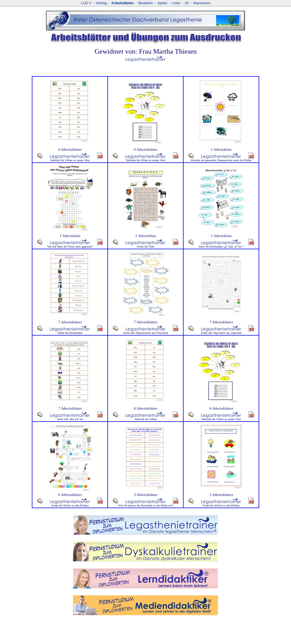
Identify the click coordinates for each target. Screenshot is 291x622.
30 (187, 3)
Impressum (201, 3)
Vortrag (101, 3)
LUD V (86, 3)
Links (176, 3)
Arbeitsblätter (122, 3)
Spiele (162, 3)
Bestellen (145, 3)
